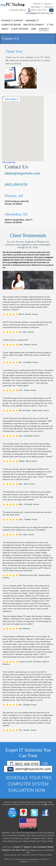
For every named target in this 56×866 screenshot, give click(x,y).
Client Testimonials (28, 235)
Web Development (33, 24)
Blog (43, 804)
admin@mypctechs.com (22, 173)
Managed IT (32, 20)
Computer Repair (11, 24)
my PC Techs (7, 847)
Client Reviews (19, 29)
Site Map (51, 804)
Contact (44, 29)
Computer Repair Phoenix (28, 802)
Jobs (33, 29)
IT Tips (50, 24)
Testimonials (17, 804)
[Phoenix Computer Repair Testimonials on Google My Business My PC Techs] (24, 812)
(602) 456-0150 (38, 10)
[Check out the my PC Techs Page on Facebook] (45, 812)
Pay (38, 804)
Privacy (33, 804)
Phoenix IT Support (12, 20)
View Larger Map (8, 162)
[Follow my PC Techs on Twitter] (34, 812)
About (4, 29)
